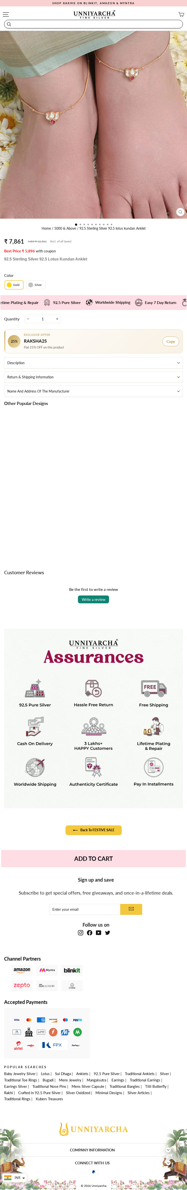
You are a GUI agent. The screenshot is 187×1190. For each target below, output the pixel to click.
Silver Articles (139, 1092)
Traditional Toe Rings (20, 1080)
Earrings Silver (15, 1086)
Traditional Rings (17, 1099)
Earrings (118, 1080)
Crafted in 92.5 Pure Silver (39, 1092)
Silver (164, 1073)
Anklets (82, 1073)
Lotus (45, 1073)
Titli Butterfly (156, 1086)
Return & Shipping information (30, 377)
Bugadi (48, 1080)
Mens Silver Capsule (88, 1086)
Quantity (11, 318)
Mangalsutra (96, 1080)
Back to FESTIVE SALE (97, 830)
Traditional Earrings (145, 1080)
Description (16, 363)
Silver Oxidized (78, 1092)
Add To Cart (93, 858)
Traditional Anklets (140, 1073)
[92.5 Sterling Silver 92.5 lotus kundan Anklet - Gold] (43, 528)
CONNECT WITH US (92, 1163)
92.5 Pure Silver (107, 1073)
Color (9, 275)
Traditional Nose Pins (49, 1086)
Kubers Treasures (49, 1099)
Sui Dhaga (63, 1073)
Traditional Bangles (125, 1086)
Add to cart (46, 539)
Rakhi (8, 1092)
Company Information (92, 1150)
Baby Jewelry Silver (20, 1073)
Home (47, 228)
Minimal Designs (108, 1092)
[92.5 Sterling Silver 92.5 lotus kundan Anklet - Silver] (49, 528)
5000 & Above (65, 228)
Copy (171, 341)
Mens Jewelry (70, 1080)
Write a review (93, 599)
